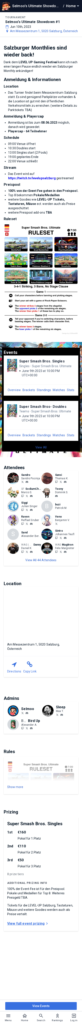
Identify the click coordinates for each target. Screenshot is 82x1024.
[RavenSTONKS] (27, 523)
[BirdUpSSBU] (27, 728)
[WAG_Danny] (22, 551)
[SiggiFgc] (27, 509)
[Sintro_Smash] (56, 537)
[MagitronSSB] (60, 551)
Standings (44, 390)
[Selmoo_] (22, 713)
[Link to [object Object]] (14, 478)
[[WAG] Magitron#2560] (65, 551)
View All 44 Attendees (40, 560)
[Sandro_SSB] (22, 482)
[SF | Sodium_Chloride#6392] (31, 496)
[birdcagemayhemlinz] (22, 728)
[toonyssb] (56, 496)
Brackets (29, 390)
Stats (71, 390)
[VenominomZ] (56, 523)
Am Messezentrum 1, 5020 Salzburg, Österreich (44, 31)
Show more (15, 787)
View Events (41, 1006)
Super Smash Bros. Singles (42, 361)
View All (41, 447)
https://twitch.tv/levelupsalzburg (32, 178)
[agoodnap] (57, 714)
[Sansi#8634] (65, 482)
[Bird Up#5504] (31, 728)
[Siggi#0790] (31, 509)
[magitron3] (56, 551)
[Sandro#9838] (27, 482)
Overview (14, 390)
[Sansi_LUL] (56, 482)
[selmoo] (27, 713)
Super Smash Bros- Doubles (42, 407)
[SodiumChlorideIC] (22, 496)
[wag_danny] (31, 551)
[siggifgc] (22, 509)
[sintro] (65, 537)
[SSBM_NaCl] (27, 496)
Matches (59, 390)
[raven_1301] (22, 523)
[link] (27, 482)
